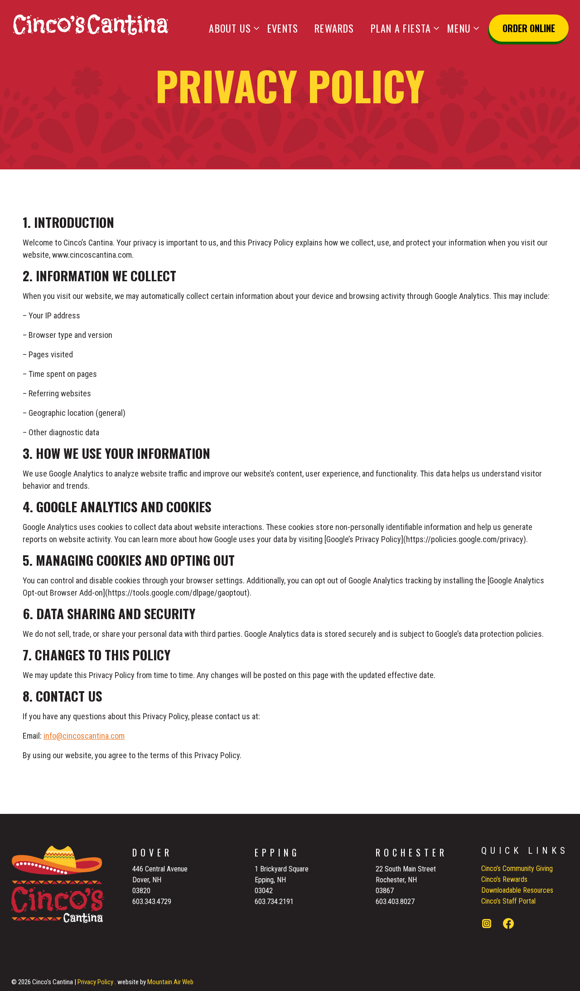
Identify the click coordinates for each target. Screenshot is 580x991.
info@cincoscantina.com (84, 736)
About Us (230, 28)
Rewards (334, 28)
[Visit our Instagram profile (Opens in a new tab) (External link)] (486, 925)
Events (282, 28)
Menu (459, 28)
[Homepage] (90, 24)
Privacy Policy (95, 982)
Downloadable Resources (517, 890)
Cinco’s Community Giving (517, 868)
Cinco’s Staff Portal (508, 901)
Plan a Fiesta (401, 28)
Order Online (529, 28)
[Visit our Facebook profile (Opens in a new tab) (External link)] (508, 925)
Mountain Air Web (170, 982)
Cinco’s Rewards (504, 879)
